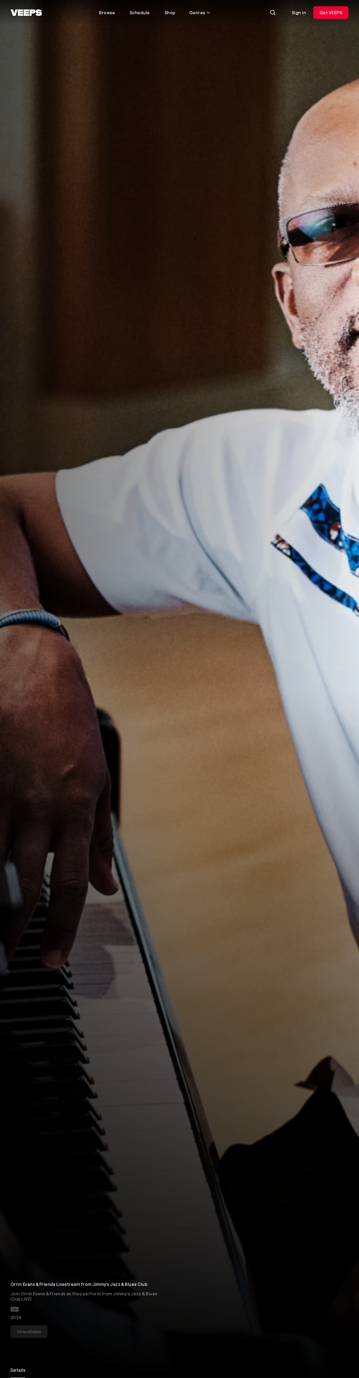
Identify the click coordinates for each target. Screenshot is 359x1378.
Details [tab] (18, 1369)
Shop (170, 12)
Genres (197, 12)
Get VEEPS (331, 12)
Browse (107, 12)
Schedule (140, 12)
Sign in (299, 12)
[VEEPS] (26, 12)
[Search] (272, 12)
